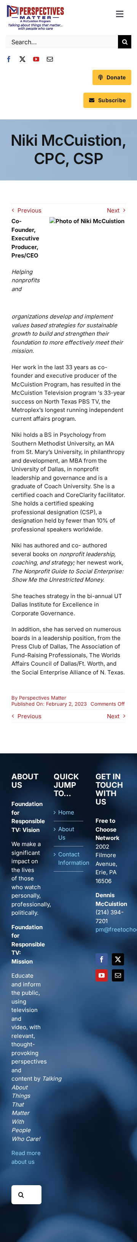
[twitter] (22, 59)
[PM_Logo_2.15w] (35, 6)
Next (113, 210)
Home (66, 812)
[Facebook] (102, 959)
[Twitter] (118, 959)
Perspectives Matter (42, 698)
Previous (29, 210)
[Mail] (118, 975)
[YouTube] (102, 975)
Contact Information (69, 859)
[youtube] (36, 59)
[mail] (50, 59)
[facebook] (9, 59)
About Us (66, 833)
